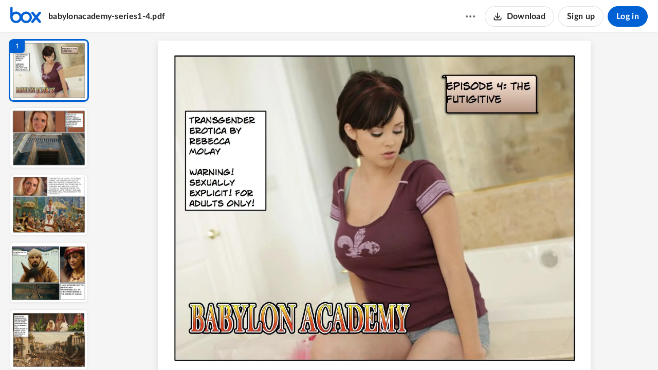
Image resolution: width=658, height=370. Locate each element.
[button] (48, 70)
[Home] (25, 16)
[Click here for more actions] (470, 16)
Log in (627, 16)
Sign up (581, 16)
